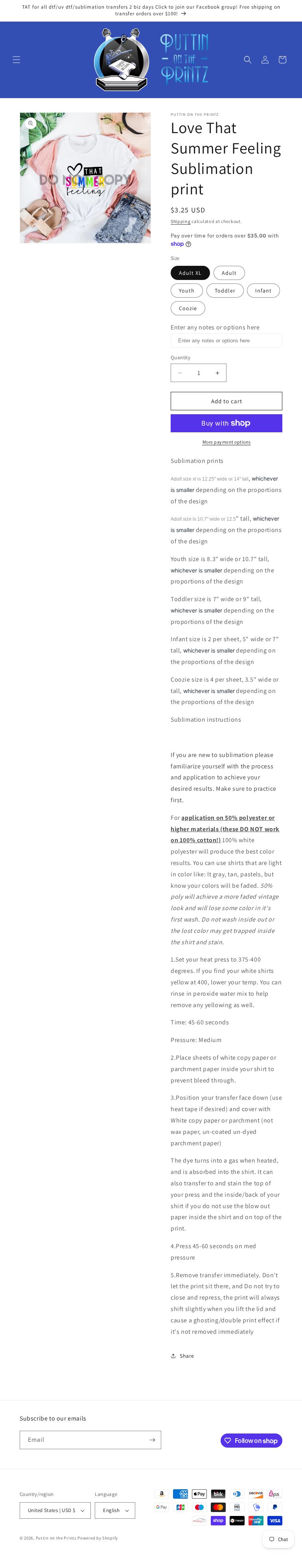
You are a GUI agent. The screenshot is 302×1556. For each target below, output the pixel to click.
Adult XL (190, 272)
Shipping (181, 221)
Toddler (225, 290)
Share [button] (187, 1355)
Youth (187, 290)
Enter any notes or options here (215, 327)
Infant (263, 290)
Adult (229, 272)
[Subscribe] (152, 1440)
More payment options (227, 442)
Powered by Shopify (97, 1538)
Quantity (180, 357)
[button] (16, 59)
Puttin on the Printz (56, 1538)
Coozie (188, 308)
